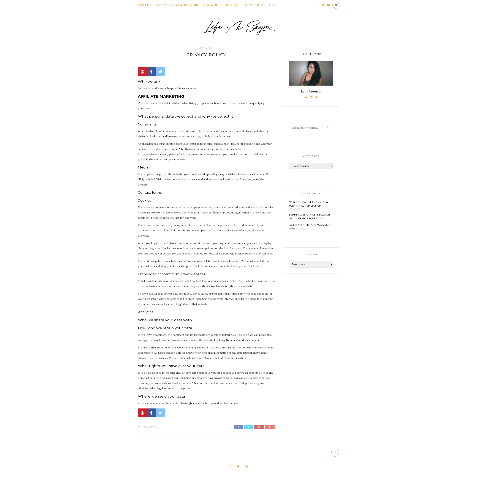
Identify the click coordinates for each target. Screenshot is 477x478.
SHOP (272, 5)
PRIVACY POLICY (253, 5)
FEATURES (231, 5)
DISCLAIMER (211, 5)
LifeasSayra (149, 427)
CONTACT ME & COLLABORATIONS (177, 5)
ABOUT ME (144, 5)
